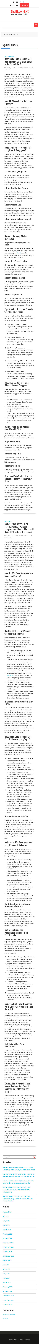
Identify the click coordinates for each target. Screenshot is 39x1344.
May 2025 (6, 1274)
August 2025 (7, 1260)
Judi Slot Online (9, 56)
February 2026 (8, 1234)
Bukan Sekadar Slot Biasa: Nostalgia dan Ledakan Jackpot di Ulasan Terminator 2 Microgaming (16, 1189)
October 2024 (7, 1304)
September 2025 (8, 1256)
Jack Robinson (23, 68)
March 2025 (7, 1282)
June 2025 (6, 1269)
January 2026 (7, 1238)
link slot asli (8, 538)
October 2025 (7, 1252)
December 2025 (8, 1243)
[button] (36, 25)
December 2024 (8, 1296)
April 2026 (6, 1225)
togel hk (5, 1318)
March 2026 (7, 1230)
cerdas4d (18, 253)
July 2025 (6, 1265)
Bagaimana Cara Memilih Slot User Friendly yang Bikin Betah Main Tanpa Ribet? (18, 61)
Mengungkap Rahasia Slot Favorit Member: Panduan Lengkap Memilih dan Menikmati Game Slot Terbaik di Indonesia (19, 528)
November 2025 (8, 1247)
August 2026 (7, 1212)
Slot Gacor (8, 521)
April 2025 (6, 1278)
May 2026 (6, 1221)
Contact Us (24, 5)
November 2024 (8, 1300)
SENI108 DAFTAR (9, 1314)
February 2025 (8, 1287)
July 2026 (6, 1216)
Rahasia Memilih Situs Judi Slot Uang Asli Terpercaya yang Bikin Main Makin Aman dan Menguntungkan (18, 1198)
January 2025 (7, 1291)
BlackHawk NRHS (19, 11)
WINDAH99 (10, 675)
